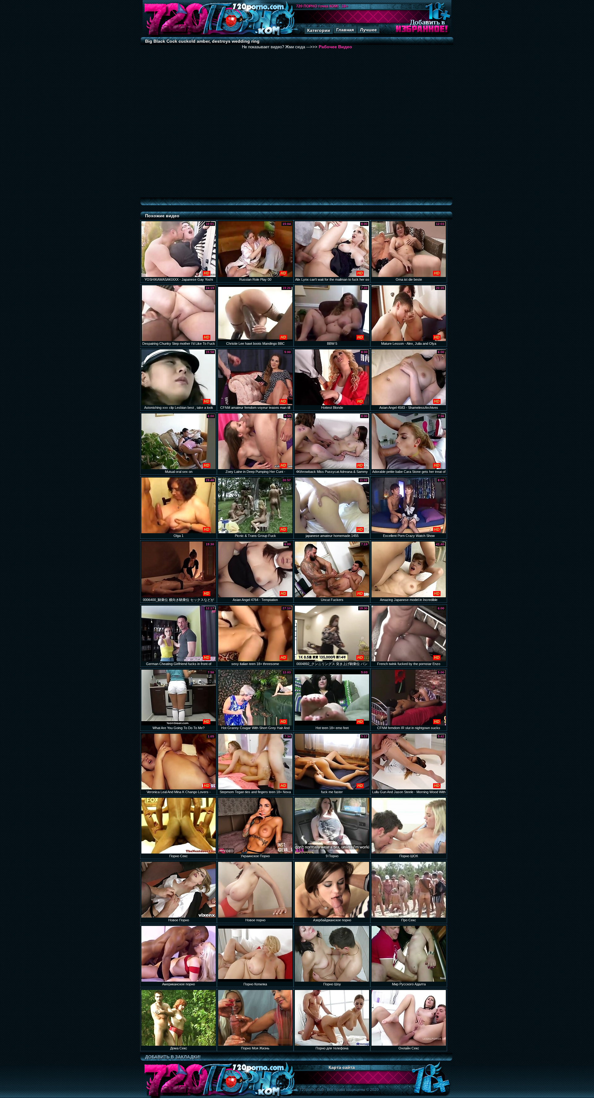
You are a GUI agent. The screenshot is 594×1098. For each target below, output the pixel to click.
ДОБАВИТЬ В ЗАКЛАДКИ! (173, 1056)
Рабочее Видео (335, 46)
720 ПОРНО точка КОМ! (317, 6)
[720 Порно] (176, 35)
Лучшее (368, 29)
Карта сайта (342, 1067)
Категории (318, 30)
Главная (345, 29)
